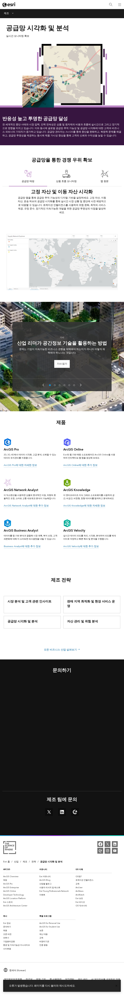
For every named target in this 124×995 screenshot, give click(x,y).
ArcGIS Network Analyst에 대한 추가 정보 (26, 505)
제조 (6, 14)
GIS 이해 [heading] (79, 869)
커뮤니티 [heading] (43, 869)
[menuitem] (21, 876)
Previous (43, 385)
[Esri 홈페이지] (9, 4)
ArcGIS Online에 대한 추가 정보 (80, 465)
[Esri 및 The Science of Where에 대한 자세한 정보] (9, 848)
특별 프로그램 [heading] (45, 916)
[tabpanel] (61, 238)
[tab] (28, 176)
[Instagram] (107, 851)
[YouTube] (115, 851)
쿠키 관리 (83, 979)
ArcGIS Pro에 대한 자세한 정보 (20, 465)
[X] (107, 844)
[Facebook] (100, 844)
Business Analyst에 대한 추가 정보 (22, 546)
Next (80, 385)
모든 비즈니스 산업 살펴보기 (61, 649)
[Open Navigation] (120, 4)
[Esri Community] (100, 851)
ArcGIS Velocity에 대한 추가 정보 (81, 546)
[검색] (111, 4)
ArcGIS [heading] (6, 869)
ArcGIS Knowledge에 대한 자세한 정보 (84, 505)
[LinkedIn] (115, 844)
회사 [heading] (5, 916)
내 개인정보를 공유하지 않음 (105, 979)
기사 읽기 (62, 364)
